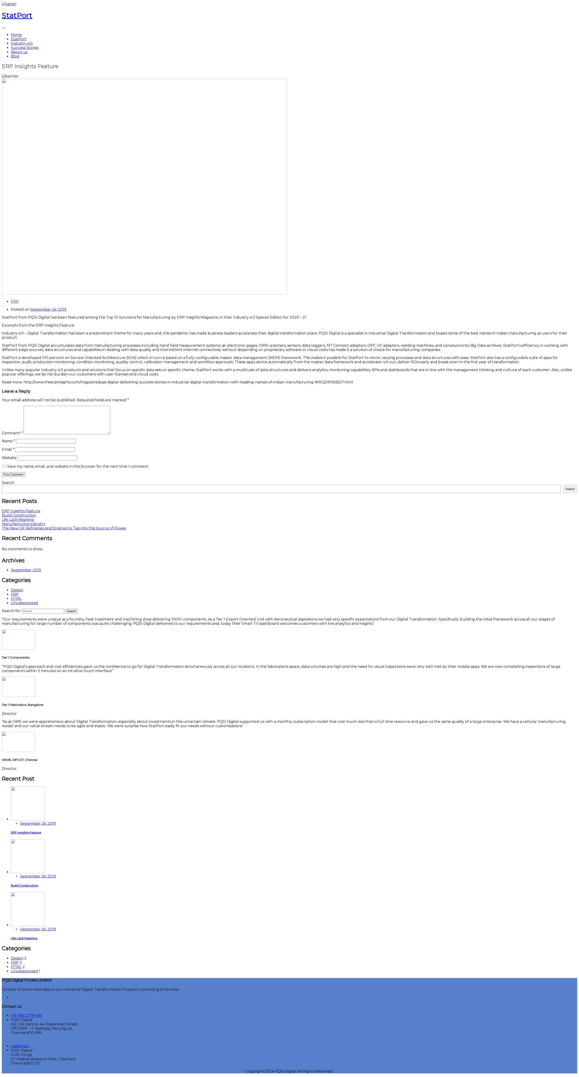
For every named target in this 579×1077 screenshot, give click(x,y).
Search (8, 483)
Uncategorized (24, 603)
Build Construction (19, 515)
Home (16, 35)
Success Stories (24, 48)
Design (17, 590)
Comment (12, 433)
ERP (15, 301)
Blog (15, 56)
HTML (16, 598)
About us (19, 52)
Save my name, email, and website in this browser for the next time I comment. (78, 466)
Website (9, 458)
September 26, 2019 (38, 823)
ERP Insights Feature (21, 511)
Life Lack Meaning (18, 519)
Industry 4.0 (22, 43)
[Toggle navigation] (3, 28)
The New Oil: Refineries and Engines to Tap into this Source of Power (64, 528)
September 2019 (26, 570)
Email (8, 449)
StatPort (18, 39)
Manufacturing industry (23, 524)
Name (8, 441)
